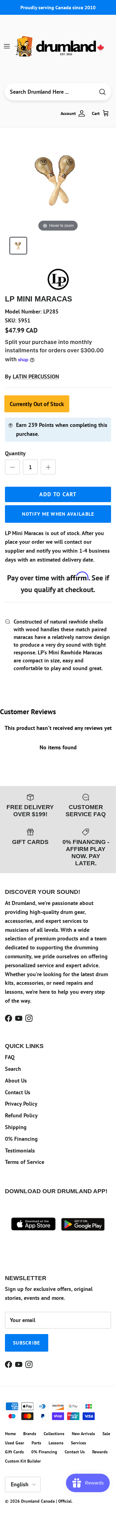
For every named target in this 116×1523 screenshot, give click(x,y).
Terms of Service (24, 1161)
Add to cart (58, 494)
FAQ (10, 1057)
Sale (106, 1433)
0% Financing (21, 1138)
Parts (36, 1443)
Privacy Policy (21, 1103)
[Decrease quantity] (12, 467)
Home (10, 1433)
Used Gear (14, 1443)
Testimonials (20, 1150)
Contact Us (17, 1092)
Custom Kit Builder (23, 1461)
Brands (29, 1433)
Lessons (56, 1443)
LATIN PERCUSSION (36, 376)
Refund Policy (21, 1115)
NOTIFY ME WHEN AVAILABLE (58, 514)
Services (78, 1443)
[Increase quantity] (48, 467)
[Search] (102, 92)
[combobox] (49, 92)
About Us (16, 1080)
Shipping (16, 1127)
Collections (54, 1433)
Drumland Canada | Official (46, 1501)
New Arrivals (83, 1433)
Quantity (15, 453)
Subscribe (26, 1343)
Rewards (100, 1452)
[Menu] (7, 46)
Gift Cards (14, 1452)
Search (13, 1068)
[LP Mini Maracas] (18, 246)
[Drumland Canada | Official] (60, 46)
